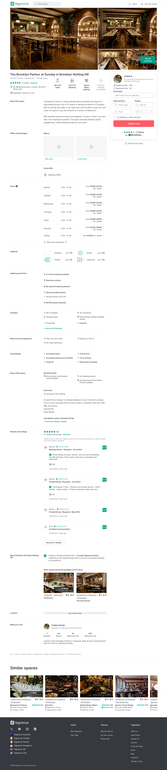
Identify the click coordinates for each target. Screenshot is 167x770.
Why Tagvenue (76, 731)
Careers (134, 743)
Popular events (136, 761)
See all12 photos (148, 60)
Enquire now (134, 123)
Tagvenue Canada (21, 738)
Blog (132, 754)
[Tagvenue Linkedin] (35, 729)
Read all (34, 83)
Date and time (119, 101)
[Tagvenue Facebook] (19, 729)
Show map (17, 89)
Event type (117, 91)
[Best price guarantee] (66, 242)
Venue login (105, 739)
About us (134, 731)
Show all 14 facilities (53, 328)
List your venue (107, 735)
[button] (47, 3)
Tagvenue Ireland (21, 742)
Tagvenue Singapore (23, 745)
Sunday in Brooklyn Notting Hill (54, 654)
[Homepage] (19, 4)
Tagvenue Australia (22, 734)
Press (133, 750)
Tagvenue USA (20, 753)
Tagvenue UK (19, 749)
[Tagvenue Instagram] (27, 729)
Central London (26, 654)
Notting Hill (37, 654)
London (16, 654)
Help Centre (135, 735)
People (137, 101)
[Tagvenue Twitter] (11, 729)
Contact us (135, 739)
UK (11, 654)
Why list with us (107, 731)
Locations (134, 757)
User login (74, 735)
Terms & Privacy (137, 746)
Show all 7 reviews (54, 543)
